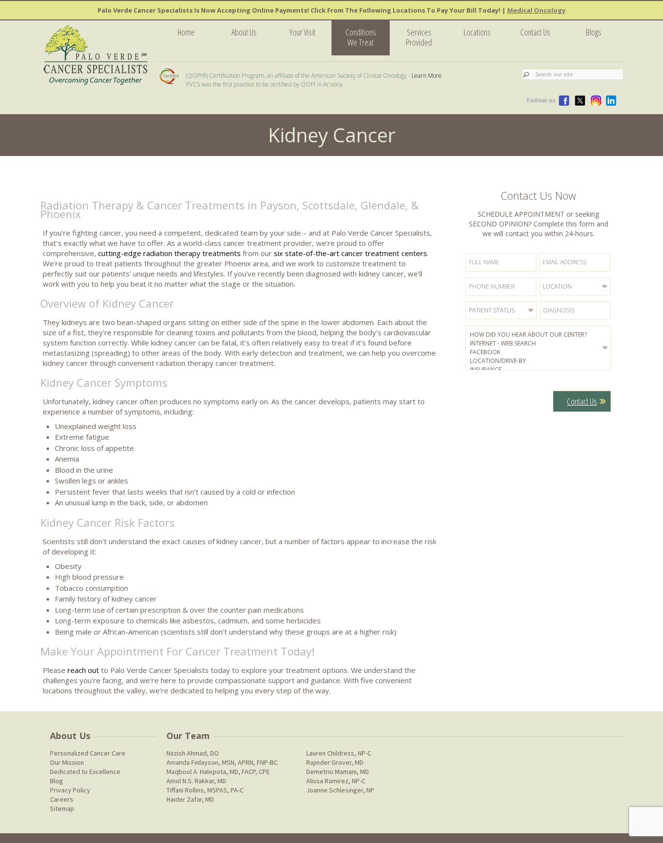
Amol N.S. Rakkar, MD (196, 780)
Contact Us (535, 32)
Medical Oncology (536, 10)
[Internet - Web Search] (540, 343)
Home (186, 32)
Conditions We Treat (361, 37)
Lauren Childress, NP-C (338, 753)
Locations (477, 32)
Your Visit (302, 32)
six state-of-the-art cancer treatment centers (350, 253)
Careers (61, 799)
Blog (56, 780)
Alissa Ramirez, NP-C (335, 780)
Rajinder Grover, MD (335, 762)
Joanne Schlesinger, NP (340, 790)
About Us (244, 32)
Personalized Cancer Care (87, 753)
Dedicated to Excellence (85, 771)
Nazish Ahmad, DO (192, 753)
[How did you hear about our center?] (540, 334)
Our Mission (67, 762)
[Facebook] (540, 352)
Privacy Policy (70, 790)
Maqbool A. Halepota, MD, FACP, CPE (218, 771)
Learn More (427, 75)
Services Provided (419, 37)
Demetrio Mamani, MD (337, 771)
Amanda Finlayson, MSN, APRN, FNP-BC (222, 762)
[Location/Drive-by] (540, 361)
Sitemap (62, 808)
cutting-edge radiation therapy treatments (169, 253)
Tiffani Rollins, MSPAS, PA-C (205, 790)
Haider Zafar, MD (190, 799)
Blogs (593, 32)
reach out (83, 670)
